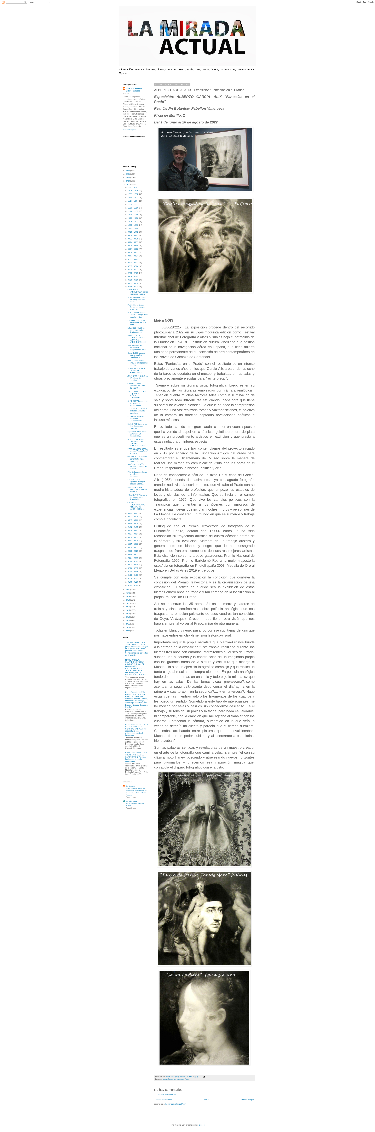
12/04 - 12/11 (133, 198)
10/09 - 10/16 (133, 225)
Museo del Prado (183, 1079)
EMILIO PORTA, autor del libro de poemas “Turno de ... (137, 426)
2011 (128, 624)
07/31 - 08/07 (133, 259)
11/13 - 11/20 (133, 208)
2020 (128, 593)
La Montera (130, 786)
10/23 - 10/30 (133, 218)
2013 (128, 617)
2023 (128, 181)
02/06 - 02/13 (133, 568)
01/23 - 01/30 (133, 575)
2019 (128, 596)
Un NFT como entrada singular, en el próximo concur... (137, 363)
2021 (128, 590)
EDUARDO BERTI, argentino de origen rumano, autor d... (136, 482)
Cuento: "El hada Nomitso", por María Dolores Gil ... (136, 386)
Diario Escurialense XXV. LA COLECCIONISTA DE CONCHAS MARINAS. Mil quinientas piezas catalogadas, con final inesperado (136, 730)
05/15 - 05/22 (133, 520)
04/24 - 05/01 (133, 530)
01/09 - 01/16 (133, 582)
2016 (128, 607)
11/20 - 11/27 (133, 205)
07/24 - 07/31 (133, 263)
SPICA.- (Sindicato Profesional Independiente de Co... (137, 347)
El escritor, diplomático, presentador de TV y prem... (136, 322)
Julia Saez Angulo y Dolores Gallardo (134, 89)
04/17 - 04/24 (133, 534)
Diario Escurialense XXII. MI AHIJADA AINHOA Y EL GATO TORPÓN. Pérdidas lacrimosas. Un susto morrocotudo (136, 757)
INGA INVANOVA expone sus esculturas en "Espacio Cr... (137, 497)
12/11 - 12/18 (133, 194)
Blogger (202, 1125)
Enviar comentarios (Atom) (175, 1104)
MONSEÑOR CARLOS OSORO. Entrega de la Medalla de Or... (137, 315)
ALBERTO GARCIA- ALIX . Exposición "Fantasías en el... (137, 370)
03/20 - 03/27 (133, 548)
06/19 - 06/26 (133, 280)
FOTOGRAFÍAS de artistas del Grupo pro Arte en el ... (137, 489)
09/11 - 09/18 (133, 239)
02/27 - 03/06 (133, 558)
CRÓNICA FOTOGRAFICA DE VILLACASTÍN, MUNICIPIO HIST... (136, 506)
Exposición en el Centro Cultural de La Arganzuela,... (136, 434)
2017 (128, 603)
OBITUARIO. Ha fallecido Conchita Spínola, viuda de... (137, 459)
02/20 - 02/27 (133, 561)
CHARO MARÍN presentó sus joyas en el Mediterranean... (137, 403)
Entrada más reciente (163, 1100)
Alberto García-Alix (169, 1079)
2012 (128, 621)
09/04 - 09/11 (133, 242)
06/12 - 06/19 (133, 283)
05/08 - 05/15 (133, 524)
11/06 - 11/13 (133, 211)
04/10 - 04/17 (133, 537)
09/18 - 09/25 (133, 235)
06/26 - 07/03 (133, 277)
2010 (128, 627)
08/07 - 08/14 (133, 256)
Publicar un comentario (167, 1095)
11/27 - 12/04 (133, 201)
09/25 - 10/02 (133, 232)
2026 (128, 171)
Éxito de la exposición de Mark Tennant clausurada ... (137, 474)
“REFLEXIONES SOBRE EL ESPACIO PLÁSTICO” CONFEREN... (137, 394)
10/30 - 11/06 (133, 215)
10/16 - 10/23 (133, 222)
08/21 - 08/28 (133, 249)
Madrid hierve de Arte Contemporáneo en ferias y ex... (136, 307)
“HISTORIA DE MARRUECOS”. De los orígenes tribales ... (137, 292)
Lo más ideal (131, 801)
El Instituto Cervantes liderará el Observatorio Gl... (135, 418)
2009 (128, 631)
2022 (128, 184)
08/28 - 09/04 (133, 246)
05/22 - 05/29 (133, 517)
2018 (128, 600)
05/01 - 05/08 (133, 527)
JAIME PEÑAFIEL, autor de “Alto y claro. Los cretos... (136, 299)
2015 (128, 610)
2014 (128, 614)
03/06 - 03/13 (133, 554)
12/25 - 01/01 (133, 187)
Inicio (206, 1100)
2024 (128, 178)
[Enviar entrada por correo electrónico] (204, 1076)
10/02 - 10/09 (133, 228)
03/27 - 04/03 (133, 544)
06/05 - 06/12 (133, 287)
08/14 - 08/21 (133, 252)
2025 (128, 174)
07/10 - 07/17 (133, 270)
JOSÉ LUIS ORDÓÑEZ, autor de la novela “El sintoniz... (137, 466)
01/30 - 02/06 (133, 572)
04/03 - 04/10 (133, 541)
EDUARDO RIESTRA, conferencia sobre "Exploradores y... (136, 330)
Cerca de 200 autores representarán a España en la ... (136, 355)
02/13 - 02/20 (133, 565)
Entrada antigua (247, 1100)
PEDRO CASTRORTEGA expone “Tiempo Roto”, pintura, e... (137, 451)
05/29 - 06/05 (133, 513)
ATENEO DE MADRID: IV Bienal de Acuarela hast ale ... (137, 411)
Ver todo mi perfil (129, 130)
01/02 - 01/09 (133, 585)
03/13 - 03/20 (133, 551)
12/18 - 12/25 (133, 191)
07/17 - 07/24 (133, 266)
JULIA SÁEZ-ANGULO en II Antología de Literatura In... (137, 378)
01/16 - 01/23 (133, 578)
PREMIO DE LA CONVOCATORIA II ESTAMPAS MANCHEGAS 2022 (136, 339)
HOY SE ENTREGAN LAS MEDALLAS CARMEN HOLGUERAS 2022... (137, 442)
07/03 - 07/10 (133, 273)
